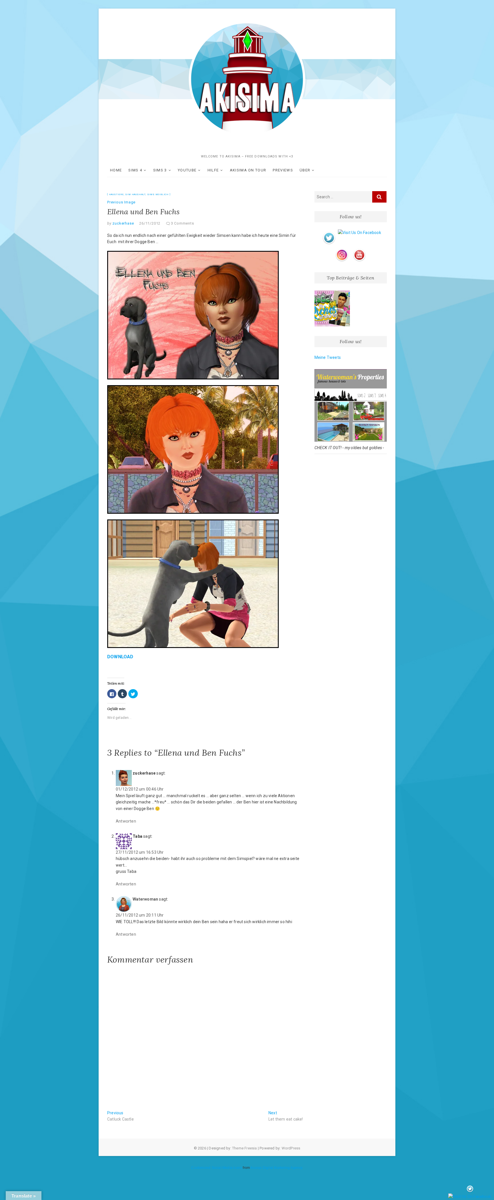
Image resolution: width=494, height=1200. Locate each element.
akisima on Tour (248, 170)
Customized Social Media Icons (216, 1168)
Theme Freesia (244, 1148)
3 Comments (182, 223)
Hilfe (213, 170)
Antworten (126, 821)
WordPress (291, 1148)
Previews (283, 170)
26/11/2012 (149, 223)
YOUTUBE (187, 170)
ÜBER (305, 170)
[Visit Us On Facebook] (359, 232)
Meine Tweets (327, 357)
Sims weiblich (158, 194)
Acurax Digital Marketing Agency (276, 1168)
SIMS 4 (135, 170)
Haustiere (116, 194)
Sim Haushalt (135, 194)
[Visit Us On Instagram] (341, 249)
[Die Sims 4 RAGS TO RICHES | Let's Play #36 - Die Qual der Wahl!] (332, 308)
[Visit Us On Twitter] (329, 232)
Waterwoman (145, 899)
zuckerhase (122, 223)
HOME (116, 170)
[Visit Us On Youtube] (359, 249)
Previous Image (121, 202)
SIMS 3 (160, 170)
